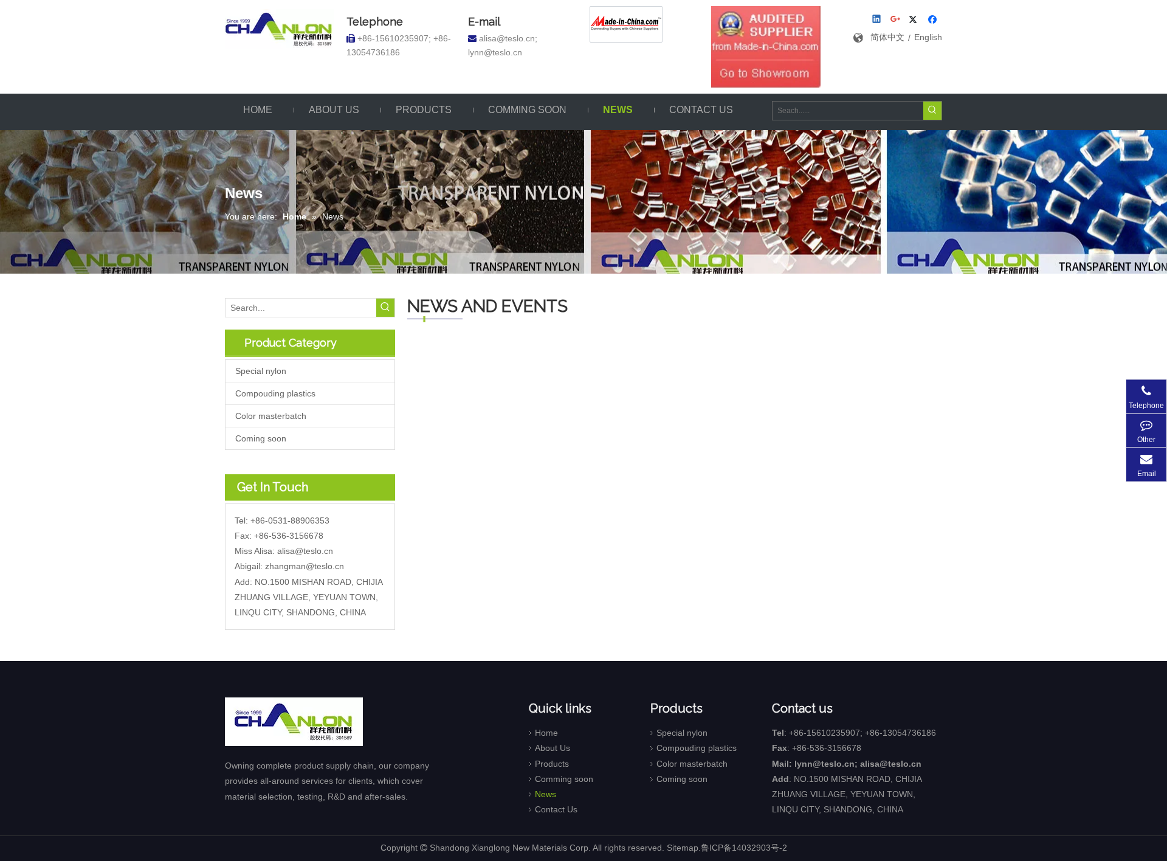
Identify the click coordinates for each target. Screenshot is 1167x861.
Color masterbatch (270, 416)
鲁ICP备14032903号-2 (744, 847)
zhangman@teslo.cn (304, 566)
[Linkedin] (877, 20)
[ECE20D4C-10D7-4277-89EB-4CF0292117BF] (766, 47)
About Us (552, 748)
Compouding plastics (275, 393)
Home (546, 733)
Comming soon (564, 779)
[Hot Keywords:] (932, 111)
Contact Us (556, 809)
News (545, 794)
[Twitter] (915, 20)
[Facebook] (934, 20)
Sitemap (682, 847)
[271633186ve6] (626, 24)
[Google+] (896, 20)
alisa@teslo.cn (305, 551)
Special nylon (260, 371)
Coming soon (260, 438)
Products (552, 764)
